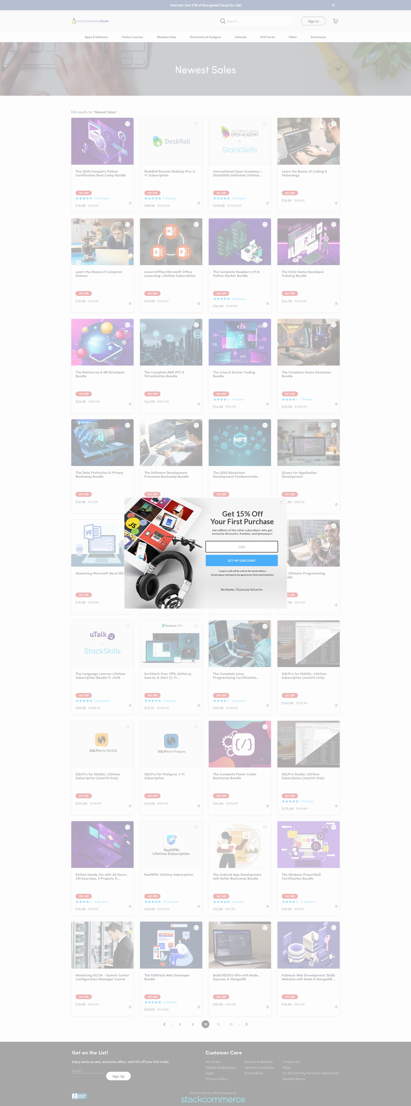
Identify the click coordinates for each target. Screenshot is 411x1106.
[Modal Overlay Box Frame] (205, 553)
